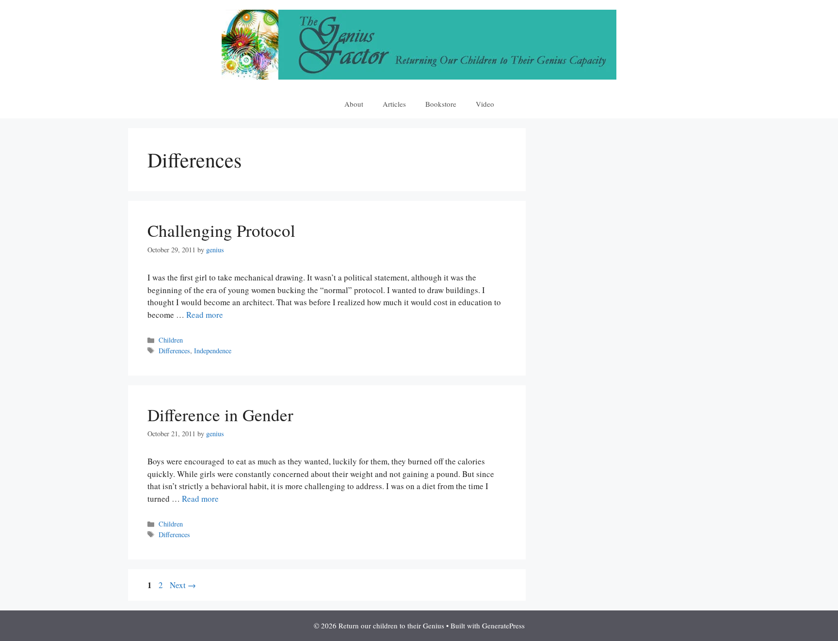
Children (171, 340)
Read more (204, 314)
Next (183, 585)
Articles (394, 104)
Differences (174, 350)
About (353, 104)
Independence (212, 350)
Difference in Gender (220, 414)
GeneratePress (503, 625)
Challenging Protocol (221, 230)
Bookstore (440, 104)
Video (485, 104)
